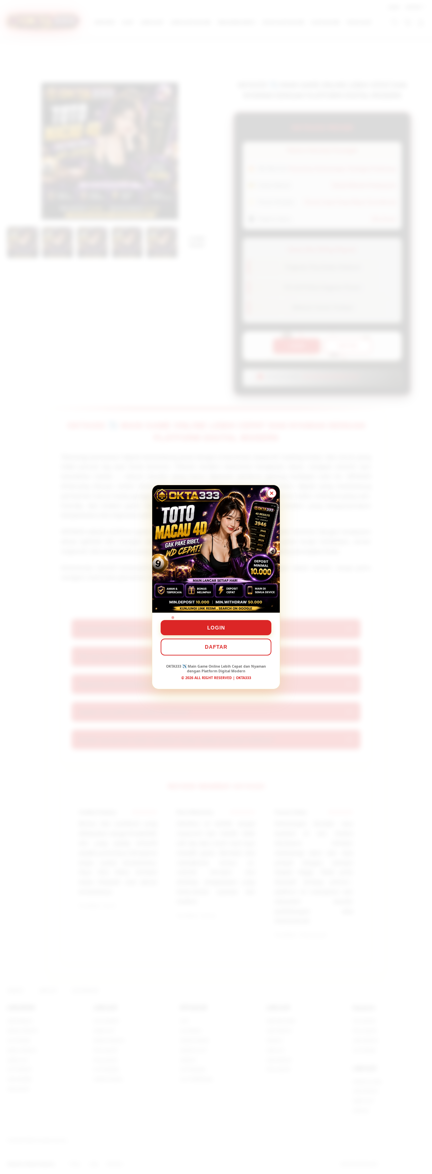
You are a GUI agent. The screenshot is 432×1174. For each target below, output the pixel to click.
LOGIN (216, 628)
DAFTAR (216, 647)
